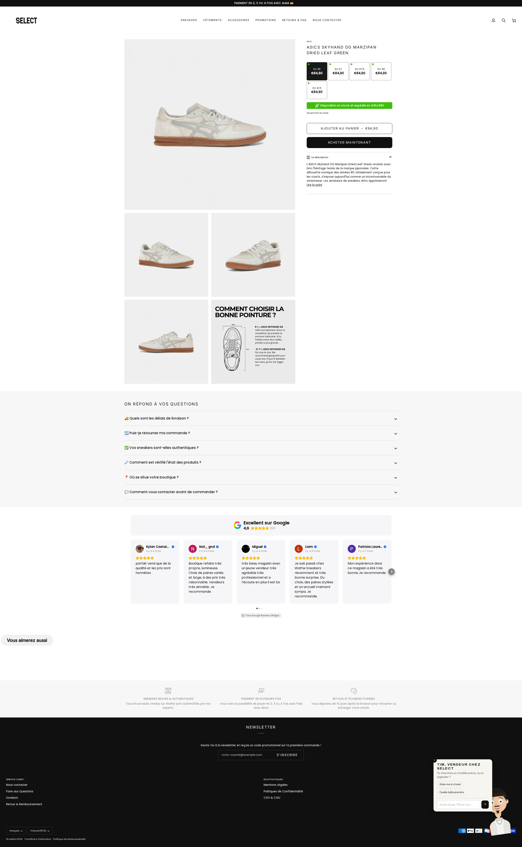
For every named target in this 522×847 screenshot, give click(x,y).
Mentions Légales (276, 785)
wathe (12, 839)
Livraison (12, 798)
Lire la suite (314, 185)
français (14, 830)
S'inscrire (287, 755)
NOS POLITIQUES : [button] (274, 779)
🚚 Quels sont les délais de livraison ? (156, 418)
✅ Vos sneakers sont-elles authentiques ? (161, 447)
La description (319, 157)
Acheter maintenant (349, 142)
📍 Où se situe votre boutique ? (151, 477)
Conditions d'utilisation (37, 839)
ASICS (309, 41)
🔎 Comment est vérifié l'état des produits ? (162, 462)
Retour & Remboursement (24, 804)
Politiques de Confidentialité (283, 791)
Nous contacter (17, 785)
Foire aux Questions (19, 791)
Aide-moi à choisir (468, 796)
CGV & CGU (272, 798)
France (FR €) (38, 830)
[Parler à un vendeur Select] (511, 808)
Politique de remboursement (69, 839)
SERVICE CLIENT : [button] (15, 779)
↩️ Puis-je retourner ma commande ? (157, 433)
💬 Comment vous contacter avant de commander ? (171, 491)
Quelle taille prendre (468, 801)
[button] (189, 20)
